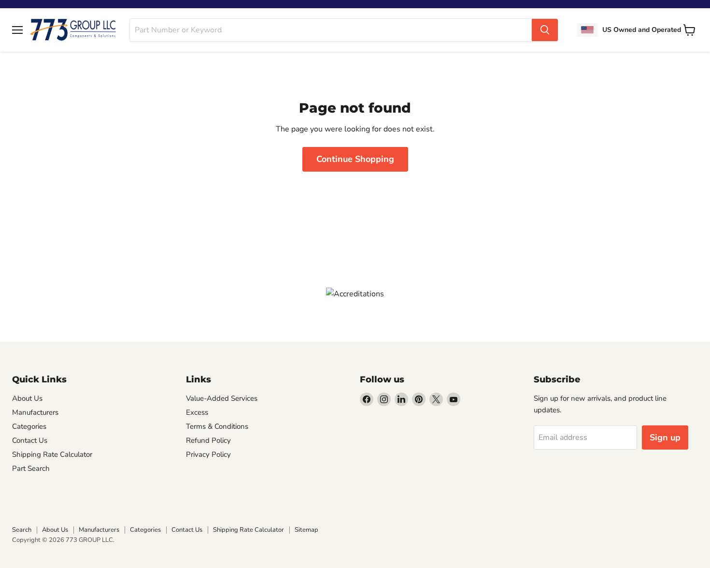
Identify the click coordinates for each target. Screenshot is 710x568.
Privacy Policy (208, 454)
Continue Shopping (355, 159)
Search (21, 529)
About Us (27, 398)
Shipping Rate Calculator (52, 454)
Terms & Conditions (217, 426)
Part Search (31, 468)
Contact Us (29, 440)
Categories (29, 426)
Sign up (665, 437)
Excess (197, 412)
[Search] (545, 30)
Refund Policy (208, 440)
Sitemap (306, 529)
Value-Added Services (221, 398)
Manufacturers (35, 412)
